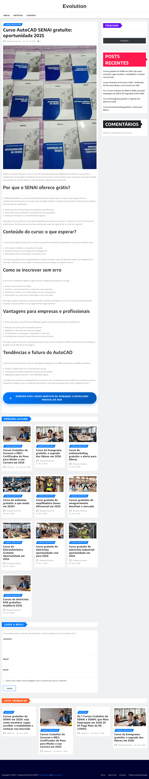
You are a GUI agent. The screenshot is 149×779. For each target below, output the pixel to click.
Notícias (18, 15)
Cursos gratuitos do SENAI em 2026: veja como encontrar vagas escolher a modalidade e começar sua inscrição (124, 74)
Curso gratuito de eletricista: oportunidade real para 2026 (47, 551)
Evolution (74, 6)
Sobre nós (112, 775)
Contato (31, 15)
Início (7, 15)
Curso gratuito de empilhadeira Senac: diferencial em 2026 (48, 503)
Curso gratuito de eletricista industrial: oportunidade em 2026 (82, 551)
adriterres (11, 467)
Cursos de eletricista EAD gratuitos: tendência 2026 (15, 602)
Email (6, 670)
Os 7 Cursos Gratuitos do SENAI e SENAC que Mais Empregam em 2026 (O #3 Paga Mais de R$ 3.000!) (93, 722)
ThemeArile (57, 775)
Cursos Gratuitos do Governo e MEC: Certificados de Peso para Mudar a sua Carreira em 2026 (16, 456)
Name (6, 659)
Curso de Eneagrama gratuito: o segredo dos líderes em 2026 (49, 453)
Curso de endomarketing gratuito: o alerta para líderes (82, 455)
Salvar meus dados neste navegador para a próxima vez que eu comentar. (36, 680)
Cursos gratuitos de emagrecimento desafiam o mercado (81, 503)
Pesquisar (112, 25)
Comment (7, 639)
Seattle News (44, 775)
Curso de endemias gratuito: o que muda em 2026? (16, 503)
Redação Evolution (14, 41)
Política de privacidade (138, 775)
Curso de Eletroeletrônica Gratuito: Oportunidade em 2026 (14, 552)
